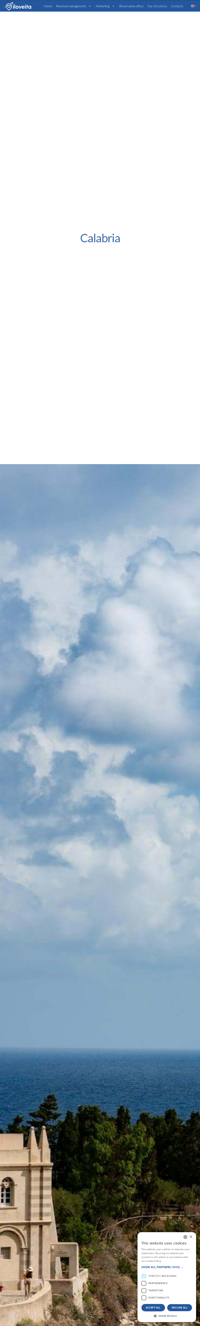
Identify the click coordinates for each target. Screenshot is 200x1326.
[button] (74, 6)
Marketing (102, 6)
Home (48, 6)
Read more (168, 1261)
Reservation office (131, 6)
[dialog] (167, 1277)
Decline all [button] (180, 1307)
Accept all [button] (153, 1307)
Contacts (177, 6)
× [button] (190, 1236)
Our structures (157, 6)
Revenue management (71, 6)
